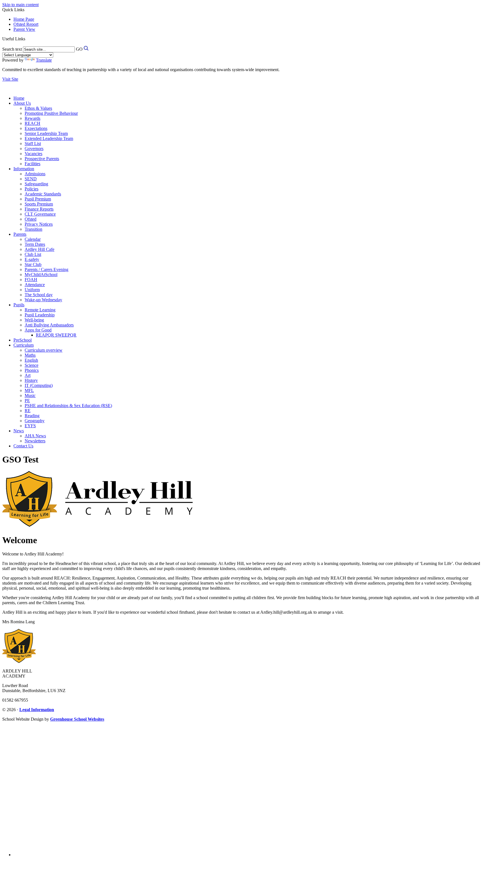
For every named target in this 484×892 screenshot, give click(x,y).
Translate (44, 60)
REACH (32, 123)
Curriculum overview (43, 350)
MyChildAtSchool (41, 274)
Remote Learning (40, 309)
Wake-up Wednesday (43, 299)
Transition (33, 229)
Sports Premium (39, 204)
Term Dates (35, 244)
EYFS (30, 425)
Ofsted (30, 219)
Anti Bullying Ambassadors (49, 325)
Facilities (32, 163)
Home (18, 98)
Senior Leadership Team (46, 133)
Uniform (32, 289)
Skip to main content (20, 4)
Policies (31, 188)
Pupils (18, 304)
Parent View (24, 29)
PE (27, 400)
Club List (33, 254)
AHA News (35, 435)
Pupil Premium (38, 199)
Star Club (33, 264)
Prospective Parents (42, 158)
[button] (27, 38)
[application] (242, 786)
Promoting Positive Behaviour (51, 113)
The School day (39, 294)
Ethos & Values (38, 108)
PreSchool (22, 340)
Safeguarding (36, 183)
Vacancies (33, 153)
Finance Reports (39, 209)
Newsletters (35, 440)
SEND (31, 178)
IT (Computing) (39, 385)
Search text (12, 49)
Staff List (33, 143)
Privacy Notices (39, 224)
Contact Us (23, 445)
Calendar (33, 239)
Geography (35, 420)
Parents (19, 234)
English (31, 360)
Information (23, 168)
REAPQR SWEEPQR (56, 335)
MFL (29, 390)
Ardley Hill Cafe (39, 249)
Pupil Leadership (40, 314)
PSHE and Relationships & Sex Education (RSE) (68, 405)
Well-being (34, 319)
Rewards (32, 118)
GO (79, 49)
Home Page (23, 19)
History (31, 380)
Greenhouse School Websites (77, 719)
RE (28, 410)
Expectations (36, 128)
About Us (22, 103)
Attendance (35, 284)
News (18, 430)
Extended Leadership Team (49, 138)
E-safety (32, 259)
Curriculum (23, 345)
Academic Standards (43, 194)
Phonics (32, 370)
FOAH (31, 279)
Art (28, 375)
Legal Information (36, 709)
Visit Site (10, 79)
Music (30, 395)
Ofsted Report (25, 24)
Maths (30, 355)
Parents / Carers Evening (46, 269)
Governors (34, 148)
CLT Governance (40, 214)
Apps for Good (38, 330)
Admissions (35, 173)
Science (31, 365)
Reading (32, 415)
